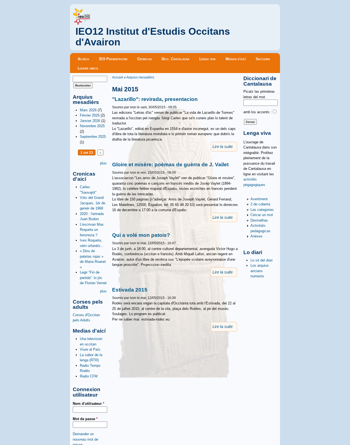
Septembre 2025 (93, 137)
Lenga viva (207, 59)
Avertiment (259, 199)
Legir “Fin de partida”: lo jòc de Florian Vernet (93, 277)
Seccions (263, 59)
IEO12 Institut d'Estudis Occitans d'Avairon (152, 37)
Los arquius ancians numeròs (259, 270)
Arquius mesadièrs (140, 77)
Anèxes (256, 236)
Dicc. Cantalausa (175, 59)
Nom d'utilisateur (88, 404)
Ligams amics (88, 68)
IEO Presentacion (113, 59)
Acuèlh (83, 59)
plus (103, 163)
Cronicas (144, 59)
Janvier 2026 (90, 121)
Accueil (117, 77)
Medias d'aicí (236, 59)
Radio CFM (89, 376)
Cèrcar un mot (261, 215)
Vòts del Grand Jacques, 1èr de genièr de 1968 (92, 203)
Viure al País (90, 349)
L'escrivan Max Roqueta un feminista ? (92, 229)
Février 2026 (90, 115)
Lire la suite (222, 146)
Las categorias (262, 210)
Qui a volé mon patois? (141, 235)
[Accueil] (81, 23)
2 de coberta (260, 204)
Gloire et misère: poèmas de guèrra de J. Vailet (170, 164)
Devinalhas (259, 220)
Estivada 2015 (129, 290)
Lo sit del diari (261, 260)
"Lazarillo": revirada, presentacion (155, 99)
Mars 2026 (88, 110)
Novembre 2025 (92, 126)
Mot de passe (85, 419)
